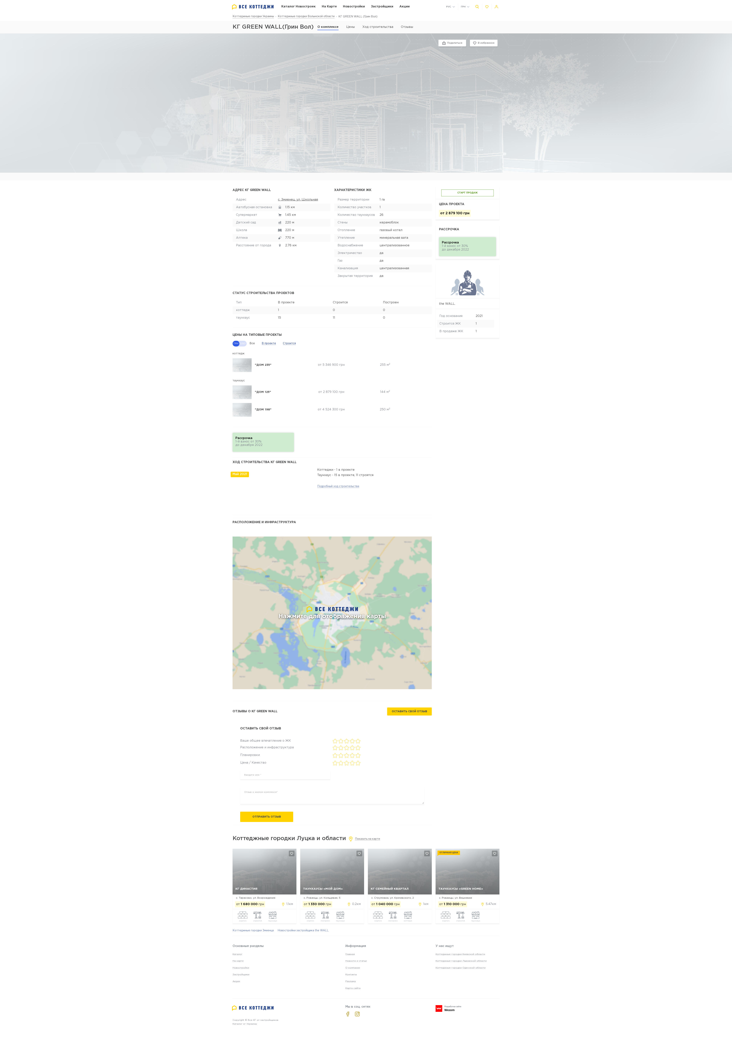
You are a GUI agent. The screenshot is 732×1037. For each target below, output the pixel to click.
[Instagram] (357, 1014)
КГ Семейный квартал (390, 889)
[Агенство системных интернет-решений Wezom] (448, 1008)
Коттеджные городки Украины (253, 16)
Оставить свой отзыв (409, 711)
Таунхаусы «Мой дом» (323, 889)
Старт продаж (467, 193)
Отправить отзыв (266, 817)
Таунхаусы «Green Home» (460, 889)
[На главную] (253, 7)
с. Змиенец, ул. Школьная (298, 199)
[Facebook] (347, 1014)
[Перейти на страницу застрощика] (467, 281)
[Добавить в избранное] (292, 853)
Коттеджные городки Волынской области (306, 16)
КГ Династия (246, 889)
